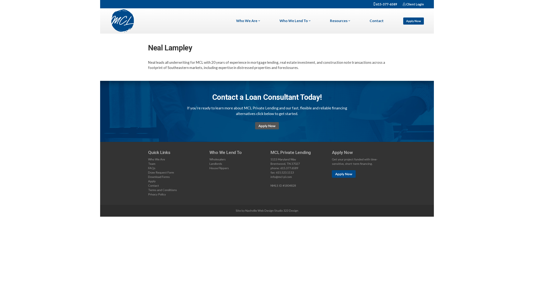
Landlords (215, 163)
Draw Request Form (161, 172)
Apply (152, 181)
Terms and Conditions (162, 190)
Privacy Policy (157, 194)
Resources (339, 21)
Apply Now (413, 21)
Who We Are (246, 21)
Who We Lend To (294, 21)
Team (151, 163)
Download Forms (159, 177)
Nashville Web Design (259, 210)
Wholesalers (217, 159)
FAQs (151, 168)
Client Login (415, 4)
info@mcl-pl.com (281, 177)
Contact (377, 21)
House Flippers (219, 168)
